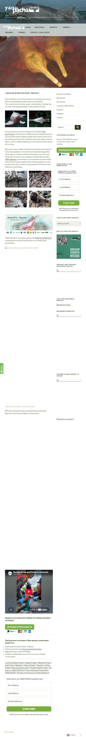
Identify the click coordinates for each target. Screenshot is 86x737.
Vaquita (40, 665)
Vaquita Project (31, 663)
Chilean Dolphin (29, 665)
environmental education (32, 649)
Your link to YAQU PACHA (65, 106)
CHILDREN (9, 32)
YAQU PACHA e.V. (11, 15)
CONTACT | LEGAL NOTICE (40, 32)
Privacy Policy (9, 732)
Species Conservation (20, 668)
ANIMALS (66, 27)
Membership (61, 98)
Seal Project (9, 665)
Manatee (19, 665)
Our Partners (61, 102)
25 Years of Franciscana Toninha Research (33, 673)
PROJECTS (53, 27)
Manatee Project (44, 663)
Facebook (60, 110)
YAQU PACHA (39, 27)
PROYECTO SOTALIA (43, 238)
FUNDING (21, 32)
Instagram (60, 113)
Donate (2, 367)
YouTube (60, 117)
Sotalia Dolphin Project (39, 668)
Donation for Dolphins (64, 94)
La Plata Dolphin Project (14, 663)
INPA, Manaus (11, 159)
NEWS (28, 27)
